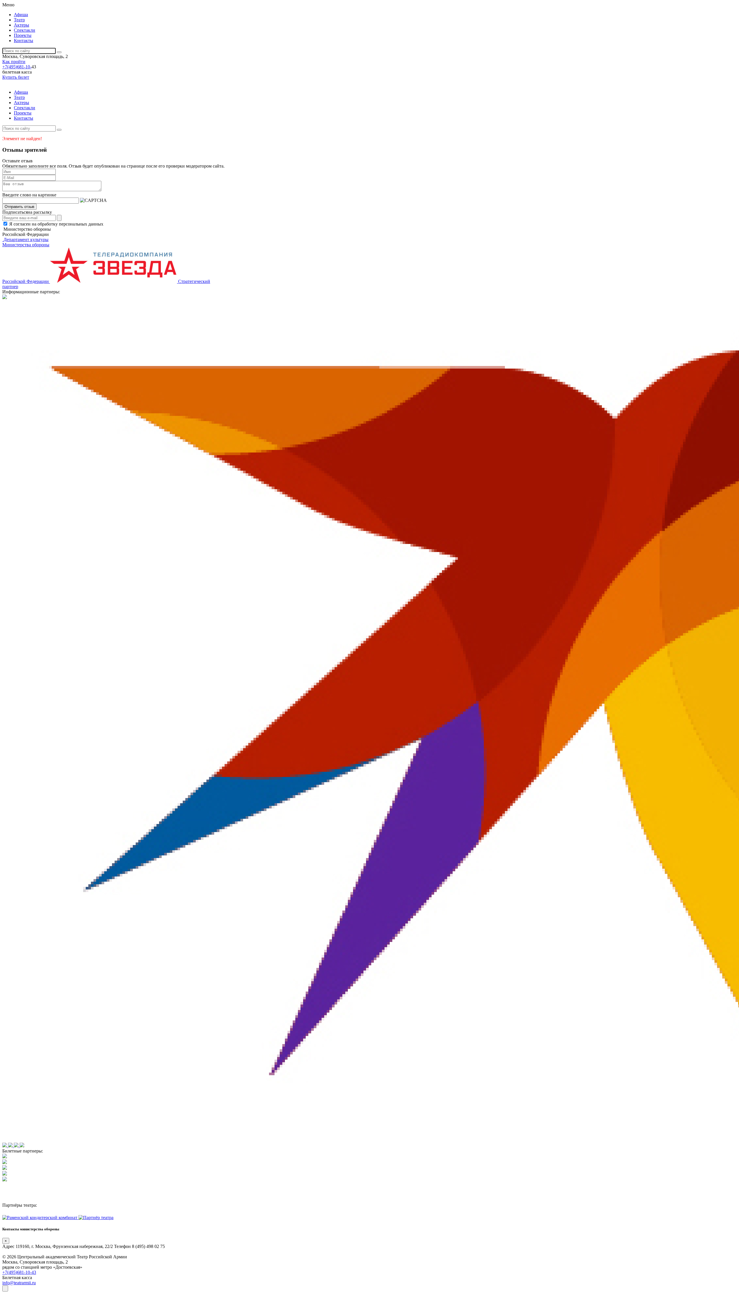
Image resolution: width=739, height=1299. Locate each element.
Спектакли (24, 30)
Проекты (22, 35)
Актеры (21, 24)
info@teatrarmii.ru (19, 1282)
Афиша (21, 14)
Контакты (23, 40)
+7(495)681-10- (16, 66)
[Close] (5, 1288)
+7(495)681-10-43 (19, 1272)
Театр (19, 19)
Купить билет (15, 77)
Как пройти (13, 61)
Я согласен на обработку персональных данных (56, 223)
